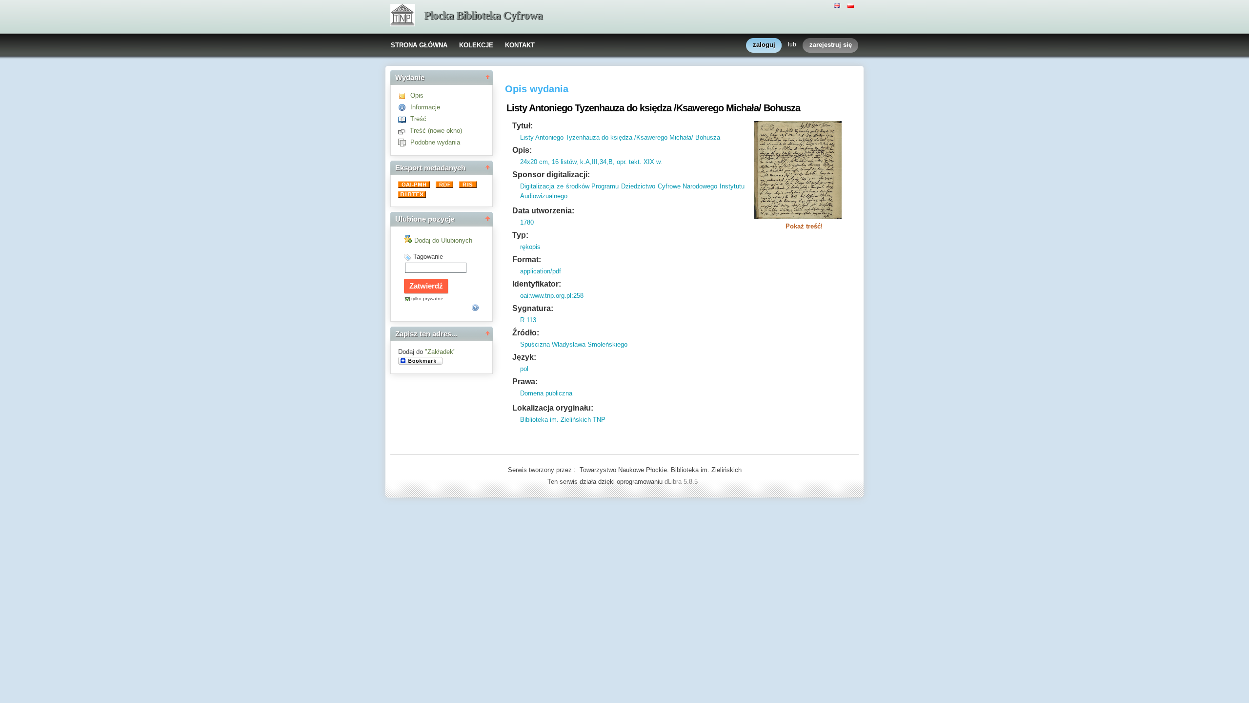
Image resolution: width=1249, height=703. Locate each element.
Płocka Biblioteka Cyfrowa (483, 15)
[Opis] (404, 95)
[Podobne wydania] (404, 142)
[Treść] (404, 119)
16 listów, (564, 161)
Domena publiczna (546, 393)
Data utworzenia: (543, 211)
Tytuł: (522, 126)
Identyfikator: (536, 284)
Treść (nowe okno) (436, 130)
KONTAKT (520, 45)
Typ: (520, 235)
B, (611, 161)
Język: (524, 357)
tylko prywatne (427, 298)
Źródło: (525, 333)
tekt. (634, 161)
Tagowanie (428, 256)
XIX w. (652, 161)
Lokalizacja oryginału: (552, 408)
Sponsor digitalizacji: (551, 174)
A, (588, 161)
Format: (526, 259)
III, (596, 161)
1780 (527, 222)
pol (524, 368)
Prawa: (525, 381)
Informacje (425, 107)
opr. (621, 161)
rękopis (530, 246)
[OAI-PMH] (415, 185)
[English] (838, 5)
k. (581, 161)
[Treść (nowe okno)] (404, 130)
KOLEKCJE (476, 45)
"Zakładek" (440, 351)
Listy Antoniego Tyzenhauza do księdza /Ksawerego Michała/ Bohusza (620, 137)
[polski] (851, 5)
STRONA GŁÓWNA (419, 45)
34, (604, 161)
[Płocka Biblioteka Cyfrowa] (402, 16)
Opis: (522, 150)
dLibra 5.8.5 (682, 481)
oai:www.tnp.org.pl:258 (552, 295)
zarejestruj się (830, 44)
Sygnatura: (532, 308)
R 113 (528, 320)
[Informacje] (404, 107)
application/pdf (540, 271)
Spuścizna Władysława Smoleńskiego (573, 344)
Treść (418, 119)
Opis (416, 95)
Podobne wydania (435, 142)
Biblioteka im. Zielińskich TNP (562, 419)
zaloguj (764, 44)
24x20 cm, (535, 161)
